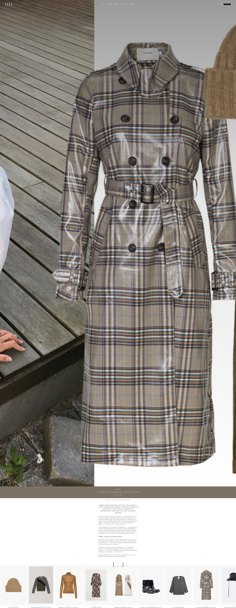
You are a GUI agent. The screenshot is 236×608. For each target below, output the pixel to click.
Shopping (118, 489)
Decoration (123, 4)
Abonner (227, 4)
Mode (104, 4)
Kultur (116, 4)
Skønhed (110, 4)
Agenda (131, 4)
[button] (127, 565)
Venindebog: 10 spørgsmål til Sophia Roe (112, 536)
